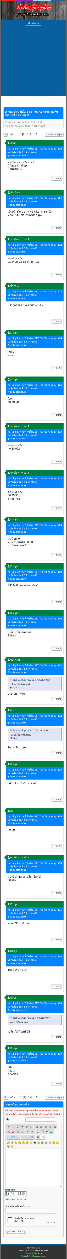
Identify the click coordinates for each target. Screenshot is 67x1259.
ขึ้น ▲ (38, 1248)
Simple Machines (41, 1250)
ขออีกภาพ (21, 1199)
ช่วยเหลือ (30, 1248)
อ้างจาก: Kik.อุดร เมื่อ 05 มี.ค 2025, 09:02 (31, 679)
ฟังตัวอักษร (10, 1199)
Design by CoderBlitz (33, 1253)
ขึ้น (5, 1097)
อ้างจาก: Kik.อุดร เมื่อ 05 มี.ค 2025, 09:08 (31, 1017)
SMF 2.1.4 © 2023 (26, 1250)
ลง (5, 134)
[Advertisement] (33, 61)
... (33, 134)
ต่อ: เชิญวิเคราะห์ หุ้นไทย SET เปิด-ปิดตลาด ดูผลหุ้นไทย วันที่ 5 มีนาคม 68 (32, 150)
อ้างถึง (58, 178)
